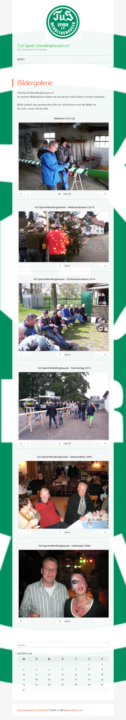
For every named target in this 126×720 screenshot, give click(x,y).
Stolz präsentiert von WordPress (32, 710)
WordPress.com (75, 710)
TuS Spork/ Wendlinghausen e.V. (43, 45)
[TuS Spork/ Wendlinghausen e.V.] (63, 22)
